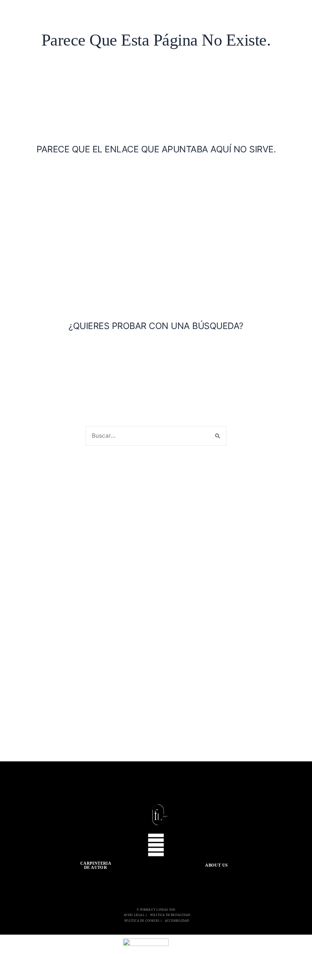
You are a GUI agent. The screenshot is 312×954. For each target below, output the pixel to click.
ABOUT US (216, 865)
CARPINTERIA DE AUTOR (95, 865)
